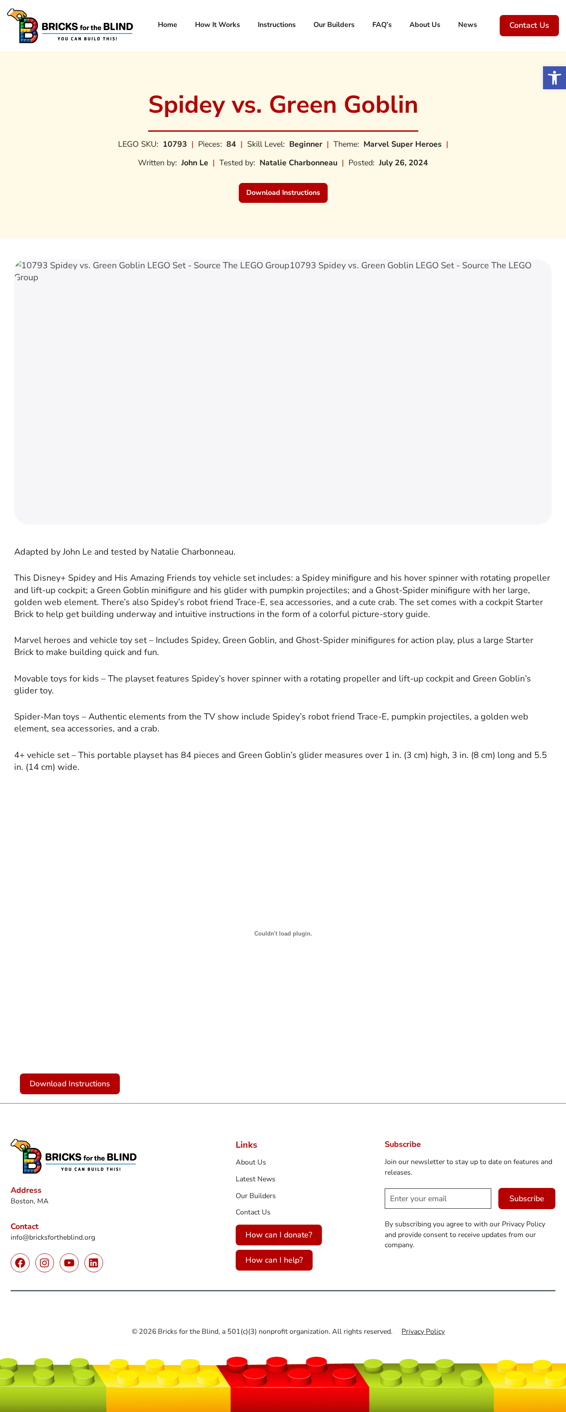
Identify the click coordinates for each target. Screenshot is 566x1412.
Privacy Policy (423, 1331)
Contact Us (529, 25)
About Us (251, 1162)
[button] (554, 77)
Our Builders (256, 1196)
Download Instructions (287, 195)
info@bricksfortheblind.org (53, 1237)
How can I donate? (278, 1234)
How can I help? (274, 1260)
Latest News (255, 1179)
